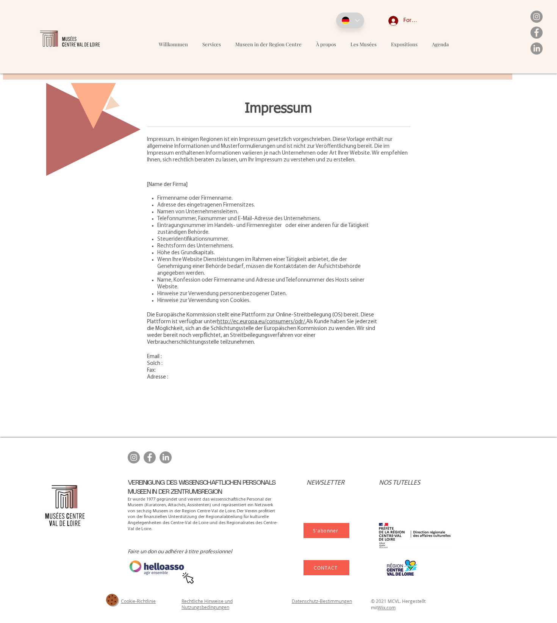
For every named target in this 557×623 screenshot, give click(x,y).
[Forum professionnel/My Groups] (387, 21)
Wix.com (387, 607)
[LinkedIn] (536, 48)
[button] (363, 44)
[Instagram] (536, 17)
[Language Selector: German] (350, 20)
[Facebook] (536, 33)
